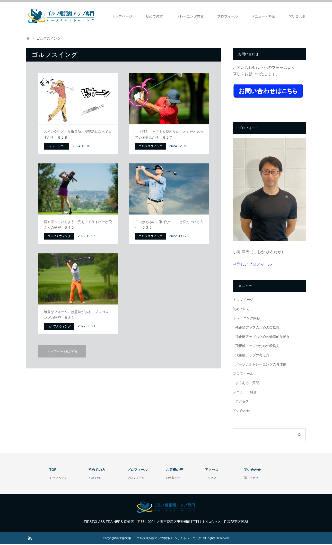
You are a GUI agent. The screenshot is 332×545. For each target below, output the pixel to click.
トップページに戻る (62, 351)
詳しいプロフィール (254, 264)
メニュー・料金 (263, 16)
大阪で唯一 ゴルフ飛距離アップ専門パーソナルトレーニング (160, 538)
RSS (30, 538)
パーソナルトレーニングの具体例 (260, 364)
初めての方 (154, 16)
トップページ (122, 16)
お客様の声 (173, 478)
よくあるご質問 (247, 383)
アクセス (242, 401)
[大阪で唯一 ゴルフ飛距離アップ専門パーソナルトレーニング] (61, 16)
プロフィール (227, 16)
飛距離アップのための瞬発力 (257, 346)
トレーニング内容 (190, 16)
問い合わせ (297, 16)
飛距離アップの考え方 (252, 355)
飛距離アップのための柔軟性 (257, 327)
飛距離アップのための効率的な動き (262, 337)
